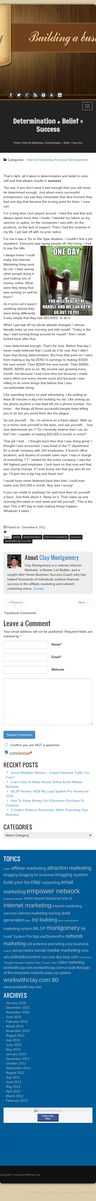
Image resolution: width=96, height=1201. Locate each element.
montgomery (63, 927)
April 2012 (13, 1091)
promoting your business (68, 944)
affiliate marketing (28, 868)
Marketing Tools (52, 1192)
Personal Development (71, 160)
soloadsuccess (25, 956)
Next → (83, 602)
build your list (16, 882)
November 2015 (18, 1012)
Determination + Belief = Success (48, 125)
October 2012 (16, 1063)
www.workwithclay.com (22, 987)
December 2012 (18, 1059)
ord (29, 944)
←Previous (15, 602)
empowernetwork (13, 898)
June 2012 (13, 1082)
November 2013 (18, 1031)
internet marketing (56, 537)
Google (38, 588)
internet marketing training (39, 913)
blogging (10, 875)
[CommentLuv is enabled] (20, 752)
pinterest (40, 944)
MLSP (39, 928)
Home (17, 142)
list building (44, 920)
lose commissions (68, 920)
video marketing (71, 962)
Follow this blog (48, 1117)
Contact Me (70, 1192)
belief (16, 537)
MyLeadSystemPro (48, 936)
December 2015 (18, 1007)
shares (7, 950)
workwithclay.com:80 (18, 541)
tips (59, 957)
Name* (56, 644)
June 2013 (13, 1045)
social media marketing (57, 950)
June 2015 (13, 1017)
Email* (56, 657)
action (6, 868)
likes (28, 920)
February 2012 (17, 1100)
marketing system (17, 929)
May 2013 (13, 1049)
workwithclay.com (18, 968)
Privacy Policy (88, 1192)
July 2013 (13, 1040)
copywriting (50, 883)
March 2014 (15, 1026)
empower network (53, 891)
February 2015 (17, 1021)
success (76, 537)
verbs (54, 962)
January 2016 (16, 1003)
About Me (34, 1192)
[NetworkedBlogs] (48, 1110)
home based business (42, 898)
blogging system (71, 874)
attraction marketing (69, 868)
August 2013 (15, 1035)
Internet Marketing (33, 142)
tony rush (70, 957)
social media (22, 950)
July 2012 (13, 1077)
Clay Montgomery (59, 557)
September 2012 (18, 1068)
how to (66, 898)
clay (35, 882)
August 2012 (15, 1073)
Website (57, 669)
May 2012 (13, 1086)
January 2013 (16, 1054)
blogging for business (36, 875)
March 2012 (15, 1096)
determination (32, 537)
